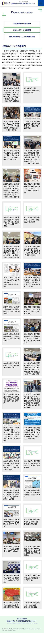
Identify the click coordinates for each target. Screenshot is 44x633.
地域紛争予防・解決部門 (22, 23)
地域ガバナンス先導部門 (22, 30)
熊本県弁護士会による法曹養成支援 (22, 36)
